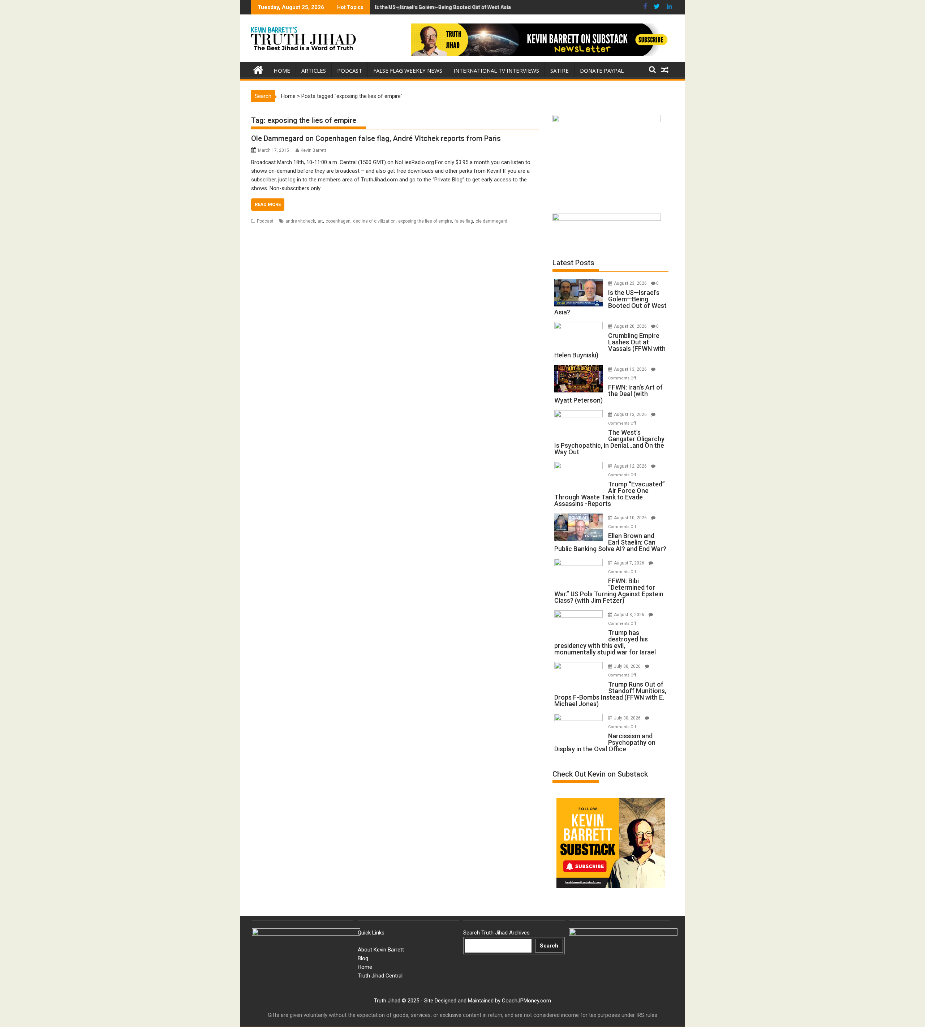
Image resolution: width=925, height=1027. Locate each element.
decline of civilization (374, 221)
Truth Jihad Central (380, 975)
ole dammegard (491, 221)
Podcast (349, 70)
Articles (313, 70)
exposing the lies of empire (425, 221)
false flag (464, 221)
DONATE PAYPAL (602, 70)
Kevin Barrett (313, 150)
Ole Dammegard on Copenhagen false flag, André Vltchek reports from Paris (376, 138)
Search (549, 945)
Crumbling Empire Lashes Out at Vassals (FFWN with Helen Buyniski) (456, 7)
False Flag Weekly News (407, 70)
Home (282, 70)
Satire (559, 70)
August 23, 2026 (631, 283)
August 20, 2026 (631, 326)
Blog (363, 958)
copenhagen (338, 221)
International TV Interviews (496, 70)
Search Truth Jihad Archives (496, 932)
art (320, 221)
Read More (268, 204)
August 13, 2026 (631, 369)
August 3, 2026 (629, 614)
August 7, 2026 (629, 563)
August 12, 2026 (631, 466)
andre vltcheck (300, 221)
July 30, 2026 (628, 666)
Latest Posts (573, 262)
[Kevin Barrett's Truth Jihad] (258, 69)
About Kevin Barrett (381, 949)
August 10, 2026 (631, 517)
